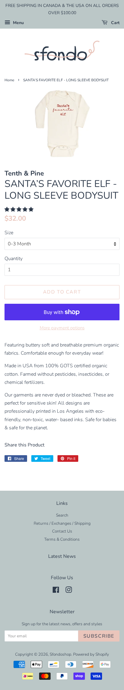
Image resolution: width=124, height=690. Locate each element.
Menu (18, 23)
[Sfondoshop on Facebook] (55, 591)
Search (62, 515)
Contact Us (62, 531)
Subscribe (98, 636)
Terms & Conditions (62, 539)
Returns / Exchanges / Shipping (62, 523)
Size (9, 232)
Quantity (14, 258)
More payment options (62, 328)
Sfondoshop (60, 654)
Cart (114, 23)
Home (9, 80)
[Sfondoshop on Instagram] (68, 591)
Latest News (62, 556)
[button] (20, 209)
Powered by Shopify (91, 654)
